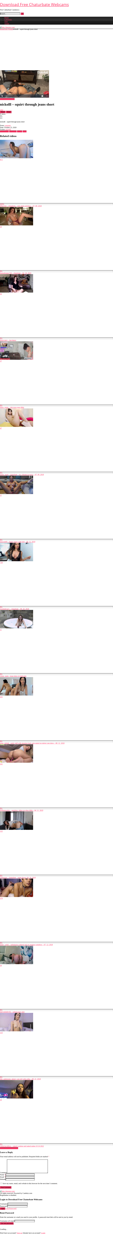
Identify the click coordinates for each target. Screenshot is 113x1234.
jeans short (13, 131)
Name (3, 1175)
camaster (8, 125)
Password (3, 1206)
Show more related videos (9, 1148)
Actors (6, 23)
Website (3, 1179)
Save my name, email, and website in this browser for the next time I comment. (30, 1183)
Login (2, 1208)
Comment (3, 1173)
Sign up (19, 1233)
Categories (8, 20)
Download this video (7, 99)
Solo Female (8, 29)
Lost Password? (11, 1208)
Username (3, 1204)
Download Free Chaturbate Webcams (34, 4)
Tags (6, 21)
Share (9, 112)
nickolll (8, 129)
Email (2, 1177)
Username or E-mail (7, 1221)
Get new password (7, 1223)
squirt (24, 131)
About (3, 112)
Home (6, 18)
